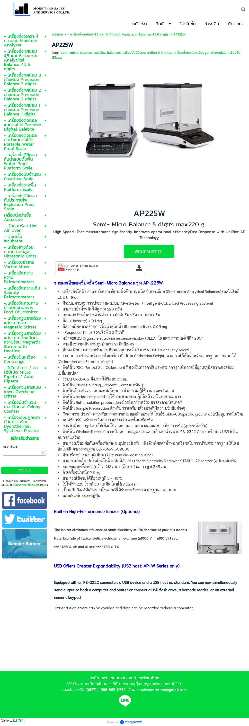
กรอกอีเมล (10, 446)
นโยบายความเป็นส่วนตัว (26, 485)
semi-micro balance (76, 52)
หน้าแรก (57, 34)
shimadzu (218, 52)
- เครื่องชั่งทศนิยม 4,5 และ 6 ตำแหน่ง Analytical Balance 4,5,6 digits (118, 34)
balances (114, 52)
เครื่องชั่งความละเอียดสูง (191, 52)
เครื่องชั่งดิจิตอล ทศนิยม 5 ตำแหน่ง (147, 52)
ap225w (99, 52)
